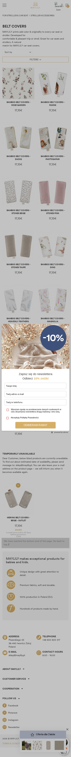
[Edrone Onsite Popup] (35, 378)
